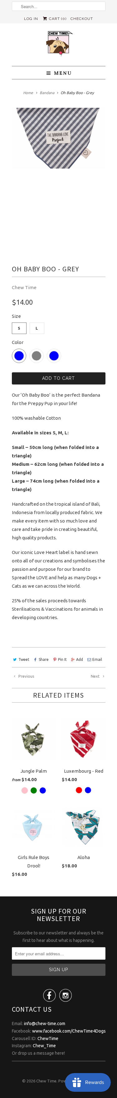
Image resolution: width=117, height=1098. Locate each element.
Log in (31, 19)
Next (95, 676)
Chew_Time (44, 1045)
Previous (25, 676)
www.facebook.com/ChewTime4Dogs (69, 1031)
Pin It (62, 659)
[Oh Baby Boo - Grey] (58, 138)
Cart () (57, 19)
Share (44, 659)
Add (79, 659)
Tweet (23, 659)
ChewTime (47, 1038)
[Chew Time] (58, 44)
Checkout (82, 19)
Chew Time (24, 287)
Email (97, 659)
